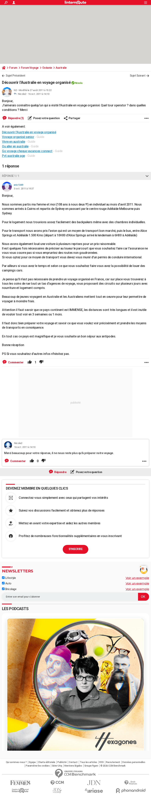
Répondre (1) (15, 118)
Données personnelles (133, 762)
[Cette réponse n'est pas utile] (41, 362)
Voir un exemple (137, 578)
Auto (8, 583)
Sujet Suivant (137, 75)
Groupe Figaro (91, 765)
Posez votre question (46, 118)
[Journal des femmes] (20, 782)
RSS (101, 762)
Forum (13, 67)
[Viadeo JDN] (57, 790)
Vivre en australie (13, 141)
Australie (61, 67)
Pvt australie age (13, 156)
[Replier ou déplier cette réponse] (147, 176)
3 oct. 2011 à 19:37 (24, 188)
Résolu (79, 82)
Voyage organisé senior (18, 137)
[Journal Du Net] (94, 782)
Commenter (15, 362)
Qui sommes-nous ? (16, 762)
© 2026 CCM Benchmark (112, 765)
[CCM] (57, 782)
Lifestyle (10, 578)
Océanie (47, 67)
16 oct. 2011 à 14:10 (38, 93)
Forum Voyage (30, 67)
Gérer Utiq (57, 765)
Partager (74, 118)
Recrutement (113, 762)
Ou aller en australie (15, 146)
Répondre (60, 472)
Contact (73, 762)
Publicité (62, 762)
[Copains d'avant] (20, 790)
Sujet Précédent (15, 75)
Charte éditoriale (46, 762)
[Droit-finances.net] (130, 782)
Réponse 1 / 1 (10, 175)
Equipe (32, 762)
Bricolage (10, 589)
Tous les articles (88, 762)
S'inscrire (75, 549)
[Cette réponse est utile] (29, 362)
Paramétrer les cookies (38, 765)
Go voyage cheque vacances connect (27, 151)
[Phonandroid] (130, 790)
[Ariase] (94, 790)
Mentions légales (73, 765)
